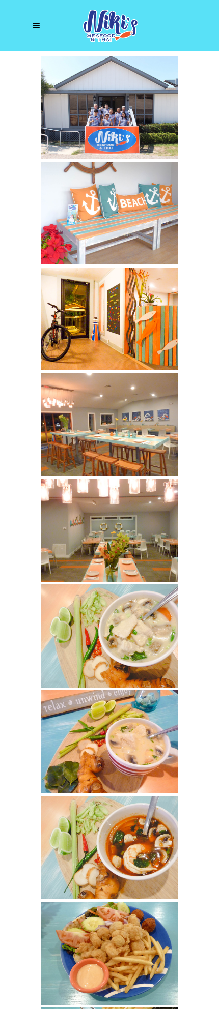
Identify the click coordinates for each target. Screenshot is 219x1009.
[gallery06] (109, 530)
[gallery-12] (109, 847)
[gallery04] (109, 213)
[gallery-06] (109, 319)
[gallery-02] (109, 953)
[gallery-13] (109, 636)
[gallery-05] (109, 425)
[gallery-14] (109, 741)
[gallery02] (109, 107)
